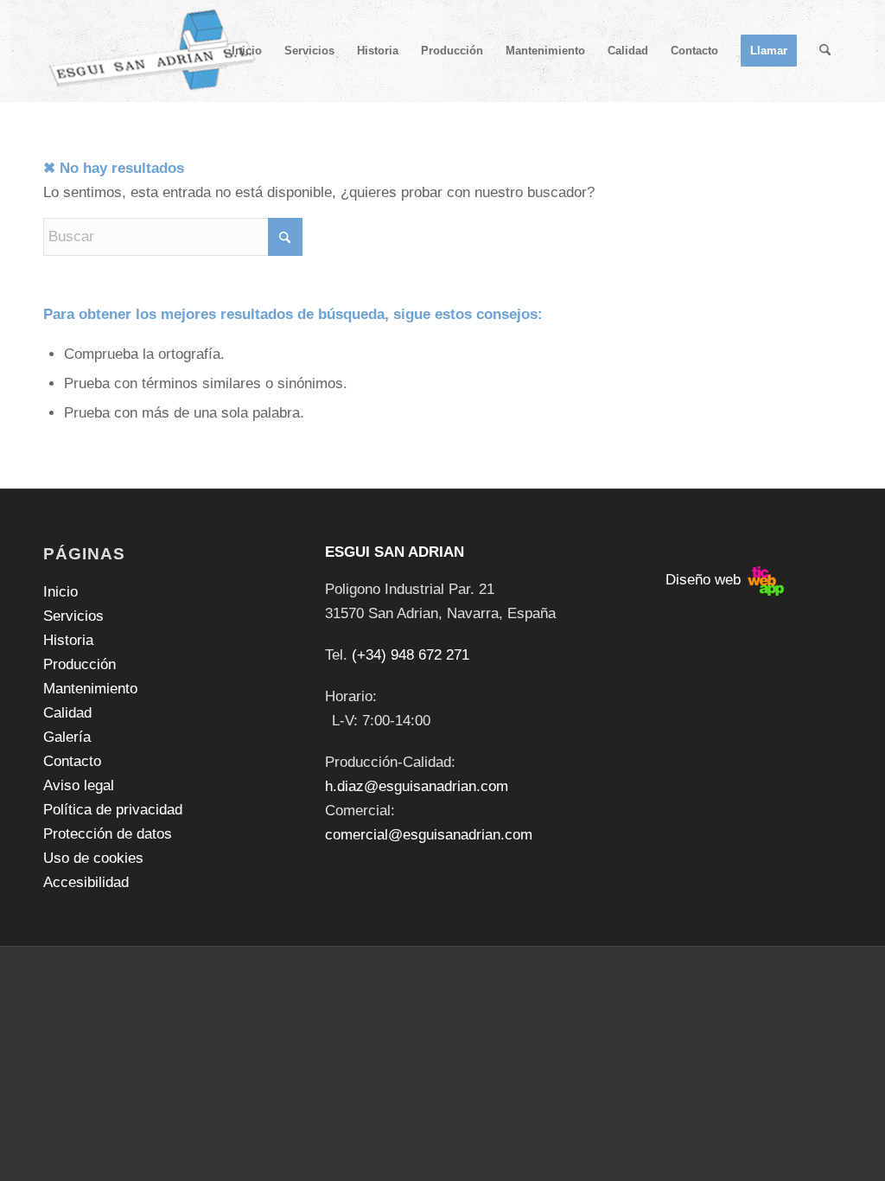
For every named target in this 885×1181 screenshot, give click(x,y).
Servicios (73, 616)
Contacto (72, 761)
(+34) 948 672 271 (410, 655)
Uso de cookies (93, 858)
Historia (68, 640)
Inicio (60, 592)
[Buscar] (825, 51)
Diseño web (705, 579)
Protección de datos (107, 834)
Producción (79, 664)
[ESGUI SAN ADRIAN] (152, 51)
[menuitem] (246, 51)
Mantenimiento (90, 688)
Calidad (67, 713)
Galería (67, 737)
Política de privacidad (112, 809)
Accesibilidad (86, 882)
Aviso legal (78, 785)
